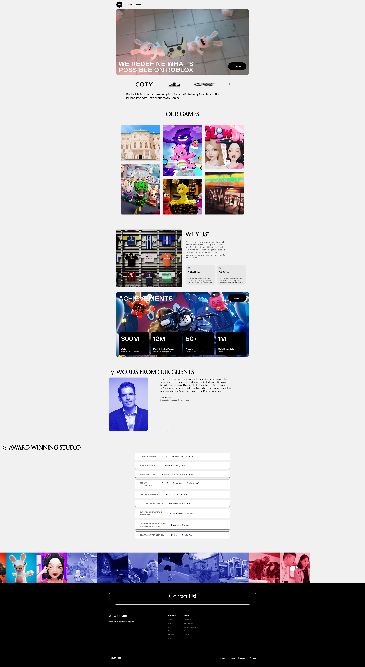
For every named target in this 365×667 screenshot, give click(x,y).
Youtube (253, 658)
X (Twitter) (221, 658)
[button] (162, 430)
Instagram (242, 658)
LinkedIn (232, 658)
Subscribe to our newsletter (235, 615)
